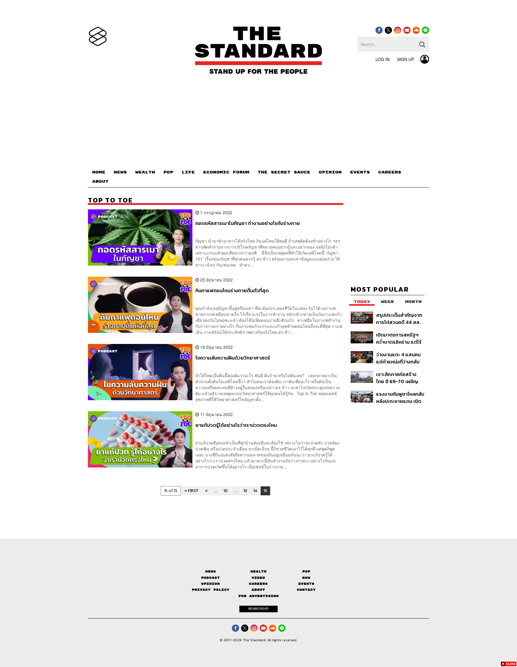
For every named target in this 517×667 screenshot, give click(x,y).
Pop (306, 571)
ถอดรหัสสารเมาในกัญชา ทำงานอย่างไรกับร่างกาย (247, 223)
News (210, 571)
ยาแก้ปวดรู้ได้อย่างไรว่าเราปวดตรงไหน (236, 425)
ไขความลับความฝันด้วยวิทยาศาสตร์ (232, 358)
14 (255, 491)
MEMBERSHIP (258, 609)
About (258, 589)
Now (306, 577)
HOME (98, 172)
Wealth (258, 571)
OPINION (330, 172)
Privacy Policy (210, 589)
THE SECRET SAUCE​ (284, 172)
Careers (258, 583)
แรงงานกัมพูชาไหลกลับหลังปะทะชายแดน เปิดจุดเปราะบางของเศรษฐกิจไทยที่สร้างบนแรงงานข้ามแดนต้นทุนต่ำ (400, 397)
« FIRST (191, 491)
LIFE (188, 172)
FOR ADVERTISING (258, 596)
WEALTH (145, 172)
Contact (306, 589)
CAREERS (389, 172)
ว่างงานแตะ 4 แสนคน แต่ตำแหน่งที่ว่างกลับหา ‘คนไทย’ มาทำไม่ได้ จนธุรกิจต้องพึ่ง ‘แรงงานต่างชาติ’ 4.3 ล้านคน (398, 358)
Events (306, 583)
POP (168, 172)
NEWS (120, 172)
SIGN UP (405, 59)
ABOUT (100, 181)
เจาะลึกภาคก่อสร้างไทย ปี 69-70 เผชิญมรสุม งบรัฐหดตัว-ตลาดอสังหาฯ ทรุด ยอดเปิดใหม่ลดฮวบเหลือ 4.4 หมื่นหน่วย (397, 377)
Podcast (210, 577)
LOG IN (382, 59)
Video (258, 577)
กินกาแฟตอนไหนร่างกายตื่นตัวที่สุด (232, 290)
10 (225, 491)
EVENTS (360, 172)
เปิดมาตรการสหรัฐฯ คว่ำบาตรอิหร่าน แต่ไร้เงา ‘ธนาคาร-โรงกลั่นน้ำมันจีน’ (399, 338)
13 (245, 491)
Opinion (210, 583)
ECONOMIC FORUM (226, 172)
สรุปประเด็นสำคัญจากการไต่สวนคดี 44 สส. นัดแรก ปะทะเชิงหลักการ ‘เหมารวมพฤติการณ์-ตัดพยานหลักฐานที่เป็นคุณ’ (399, 318)
